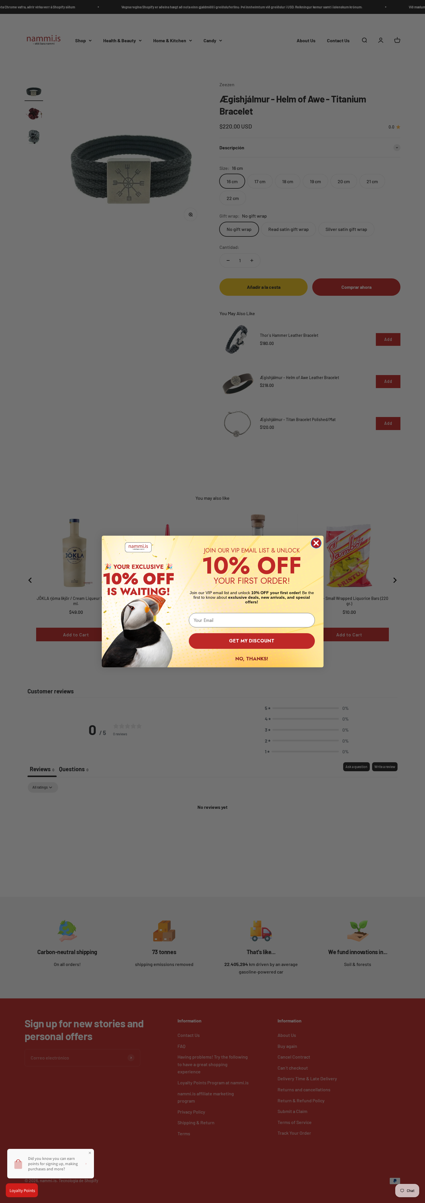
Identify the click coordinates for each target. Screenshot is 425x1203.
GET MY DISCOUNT (251, 641)
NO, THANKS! (251, 658)
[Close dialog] (316, 543)
